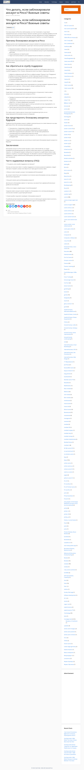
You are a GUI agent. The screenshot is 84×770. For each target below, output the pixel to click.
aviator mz (67, 140)
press (65, 529)
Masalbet (66, 382)
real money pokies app (70, 545)
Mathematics (67, 385)
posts (65, 526)
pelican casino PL (68, 478)
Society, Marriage (68, 592)
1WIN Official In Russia (70, 37)
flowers (66, 269)
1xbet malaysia (68, 73)
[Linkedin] (16, 206)
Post (65, 523)
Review (66, 558)
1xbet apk (66, 52)
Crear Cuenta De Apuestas (13, 211)
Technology (54, 2)
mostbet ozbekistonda (70, 439)
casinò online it (68, 213)
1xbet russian (67, 85)
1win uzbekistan (68, 43)
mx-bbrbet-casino (68, 454)
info (65, 342)
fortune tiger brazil (69, 280)
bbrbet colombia (68, 158)
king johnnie (67, 373)
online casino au (68, 466)
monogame (67, 418)
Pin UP (65, 481)
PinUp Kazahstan (68, 496)
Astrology (66, 116)
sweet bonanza (68, 607)
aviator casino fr (68, 131)
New (65, 457)
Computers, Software (69, 238)
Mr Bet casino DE (68, 448)
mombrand (67, 400)
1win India (66, 34)
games (66, 295)
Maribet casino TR (69, 379)
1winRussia (67, 46)
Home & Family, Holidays (70, 328)
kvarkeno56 (67, 376)
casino (8, 210)
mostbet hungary (68, 430)
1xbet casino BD (68, 61)
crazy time (66, 241)
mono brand (67, 403)
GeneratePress (49, 768)
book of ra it (67, 182)
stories (66, 601)
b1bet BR (66, 146)
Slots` (65, 586)
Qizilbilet (66, 536)
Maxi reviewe (67, 388)
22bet (65, 94)
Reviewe (66, 561)
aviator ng (66, 143)
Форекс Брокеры (68, 661)
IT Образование (68, 362)
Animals (66, 106)
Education (46, 2)
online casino (67, 463)
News (65, 460)
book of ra (66, 179)
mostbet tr (66, 445)
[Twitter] (13, 206)
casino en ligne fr (68, 204)
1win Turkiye (67, 40)
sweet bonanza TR (68, 610)
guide (65, 306)
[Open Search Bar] (79, 2)
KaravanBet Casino (69, 367)
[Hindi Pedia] (7, 2)
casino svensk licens (69, 216)
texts (65, 616)
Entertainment (68, 254)
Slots (65, 583)
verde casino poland (69, 631)
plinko (65, 508)
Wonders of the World (71, 621)
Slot (65, 580)
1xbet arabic (67, 55)
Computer (66, 235)
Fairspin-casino (68, 260)
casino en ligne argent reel (71, 200)
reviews (66, 566)
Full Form (66, 283)
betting (66, 164)
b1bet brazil (67, 149)
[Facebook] (10, 206)
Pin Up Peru (67, 490)
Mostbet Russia (68, 442)
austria (66, 119)
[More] (30, 206)
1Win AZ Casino (68, 25)
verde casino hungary (69, 628)
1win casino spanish (69, 28)
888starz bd (67, 103)
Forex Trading (67, 277)
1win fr (66, 31)
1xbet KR (66, 70)
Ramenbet (66, 539)
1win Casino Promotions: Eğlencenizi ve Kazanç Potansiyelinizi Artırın (70, 733)
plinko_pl (66, 517)
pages (65, 475)
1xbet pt (66, 79)
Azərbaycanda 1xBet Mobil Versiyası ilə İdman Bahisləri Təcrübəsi (70, 759)
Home (40, 2)
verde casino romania (69, 634)
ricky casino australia (69, 569)
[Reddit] (27, 206)
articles (66, 109)
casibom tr (67, 191)
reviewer (66, 564)
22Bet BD (66, 97)
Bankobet (66, 152)
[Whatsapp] (7, 206)
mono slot (66, 406)
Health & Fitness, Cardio (70, 314)
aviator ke (66, 137)
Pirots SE (66, 499)
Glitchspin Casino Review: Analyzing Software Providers (19, 213)
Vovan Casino (67, 643)
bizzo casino (67, 170)
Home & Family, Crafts (70, 325)
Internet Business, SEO (70, 349)
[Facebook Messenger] (21, 206)
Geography (67, 298)
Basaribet (66, 155)
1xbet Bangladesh (68, 58)
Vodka (65, 640)
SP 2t (65, 598)
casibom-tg (67, 194)
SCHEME (66, 572)
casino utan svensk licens (70, 219)
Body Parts (67, 176)
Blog (65, 173)
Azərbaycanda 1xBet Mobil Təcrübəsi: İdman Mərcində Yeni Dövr (70, 740)
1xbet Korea (67, 67)
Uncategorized (68, 619)
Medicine (66, 391)
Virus (65, 637)
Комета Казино (68, 649)
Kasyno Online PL (68, 370)
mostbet (66, 424)
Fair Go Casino (68, 257)
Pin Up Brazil (67, 484)
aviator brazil (67, 125)
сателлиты (67, 658)
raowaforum (67, 542)
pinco (65, 493)
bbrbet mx (67, 161)
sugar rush (67, 604)
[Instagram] (18, 206)
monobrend (67, 415)
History (67, 2)
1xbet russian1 (68, 88)
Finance (61, 2)
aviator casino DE (68, 128)
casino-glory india (68, 229)
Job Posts (73, 2)
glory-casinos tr (68, 303)
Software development (70, 595)
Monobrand (67, 412)
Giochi (65, 301)
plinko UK (66, 514)
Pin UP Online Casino (69, 487)
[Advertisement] (71, 699)
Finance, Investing (68, 266)
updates (66, 625)
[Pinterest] (24, 206)
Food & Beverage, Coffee (70, 272)
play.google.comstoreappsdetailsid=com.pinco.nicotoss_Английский (71, 503)
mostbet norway (68, 436)
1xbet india (67, 64)
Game (65, 292)
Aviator (66, 122)
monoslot (66, 421)
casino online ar (68, 210)
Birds (65, 167)
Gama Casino (67, 286)
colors (65, 232)
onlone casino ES (68, 469)
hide (13, 27)
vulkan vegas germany (70, 646)
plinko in (66, 511)
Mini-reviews (67, 397)
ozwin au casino (68, 472)
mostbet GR (67, 427)
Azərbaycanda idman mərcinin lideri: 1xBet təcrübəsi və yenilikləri (70, 752)
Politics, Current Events (70, 520)
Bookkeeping (67, 185)
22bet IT (66, 100)
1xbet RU (66, 82)
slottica (66, 589)
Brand (65, 188)
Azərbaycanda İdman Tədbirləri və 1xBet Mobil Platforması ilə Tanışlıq (70, 746)
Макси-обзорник (68, 652)
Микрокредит (68, 655)
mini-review (67, 394)
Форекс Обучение (69, 664)
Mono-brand (67, 409)
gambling (66, 289)
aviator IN (66, 134)
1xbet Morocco (68, 76)
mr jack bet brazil (68, 451)
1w (65, 22)
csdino (65, 244)
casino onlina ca (68, 207)
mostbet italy (67, 433)
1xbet (65, 49)
